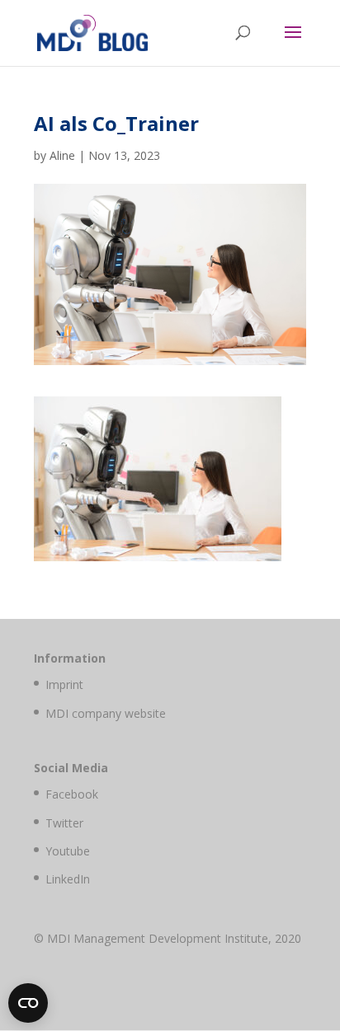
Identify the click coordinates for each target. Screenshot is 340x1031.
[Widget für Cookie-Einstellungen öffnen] (28, 1003)
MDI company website (105, 713)
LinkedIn (67, 879)
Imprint (64, 684)
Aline (62, 155)
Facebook (71, 794)
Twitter (64, 823)
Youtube (67, 851)
